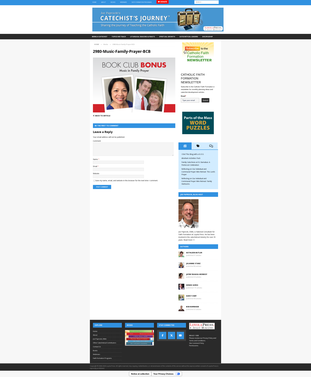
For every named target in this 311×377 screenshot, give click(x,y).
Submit (205, 100)
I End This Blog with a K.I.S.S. (192, 154)
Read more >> (189, 240)
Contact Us (97, 347)
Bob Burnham (192, 306)
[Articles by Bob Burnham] (181, 310)
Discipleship (207, 36)
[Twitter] (171, 335)
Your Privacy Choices (163, 374)
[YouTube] (180, 335)
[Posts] (185, 145)
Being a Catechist (99, 36)
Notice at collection (140, 374)
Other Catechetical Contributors (104, 343)
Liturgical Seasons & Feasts (142, 36)
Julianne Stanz (193, 263)
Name (95, 159)
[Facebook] (162, 335)
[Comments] (211, 145)
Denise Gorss (192, 285)
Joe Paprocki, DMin (100, 339)
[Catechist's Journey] (158, 32)
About (103, 2)
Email (95, 166)
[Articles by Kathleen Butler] (181, 256)
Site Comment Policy (196, 343)
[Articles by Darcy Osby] (181, 299)
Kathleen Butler (194, 252)
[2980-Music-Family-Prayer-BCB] (134, 111)
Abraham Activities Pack (190, 158)
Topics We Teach (119, 36)
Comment (97, 141)
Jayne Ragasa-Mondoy (196, 274)
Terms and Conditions (197, 340)
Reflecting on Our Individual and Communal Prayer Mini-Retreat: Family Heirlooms (196, 181)
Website (96, 173)
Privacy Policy (208, 338)
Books (113, 2)
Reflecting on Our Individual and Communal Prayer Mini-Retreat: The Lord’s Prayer (198, 172)
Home (94, 2)
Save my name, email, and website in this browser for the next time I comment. (126, 180)
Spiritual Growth (167, 36)
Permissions (193, 345)
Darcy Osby (191, 296)
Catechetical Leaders (188, 36)
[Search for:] (206, 2)
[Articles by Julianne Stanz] (181, 266)
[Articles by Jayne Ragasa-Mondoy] (181, 277)
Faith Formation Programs (142, 2)
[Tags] (198, 145)
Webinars (123, 2)
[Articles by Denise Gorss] (181, 288)
